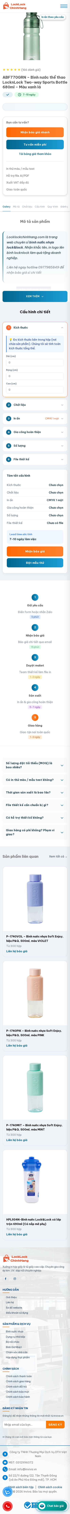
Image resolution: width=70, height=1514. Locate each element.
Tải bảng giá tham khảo (35, 154)
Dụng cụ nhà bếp (15, 1336)
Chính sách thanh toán (19, 1376)
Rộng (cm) (12, 370)
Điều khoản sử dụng (17, 1312)
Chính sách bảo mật (17, 1391)
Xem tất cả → (58, 856)
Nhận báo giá (35, 551)
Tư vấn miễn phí (35, 144)
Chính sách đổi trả (16, 1386)
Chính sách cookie (50, 1487)
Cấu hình (40, 206)
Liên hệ (10, 1302)
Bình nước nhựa (14, 1331)
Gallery (7, 206)
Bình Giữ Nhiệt (14, 1347)
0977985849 (48, 267)
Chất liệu (27, 206)
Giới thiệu (11, 1297)
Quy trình (52, 206)
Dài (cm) (11, 356)
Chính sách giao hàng (18, 1381)
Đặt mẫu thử (35, 562)
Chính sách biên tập (21, 1487)
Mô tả (16, 206)
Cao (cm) (11, 383)
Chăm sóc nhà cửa (16, 1352)
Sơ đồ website (14, 1307)
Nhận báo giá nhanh (35, 132)
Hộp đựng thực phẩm (18, 1357)
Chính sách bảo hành (18, 1396)
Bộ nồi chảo (12, 1341)
